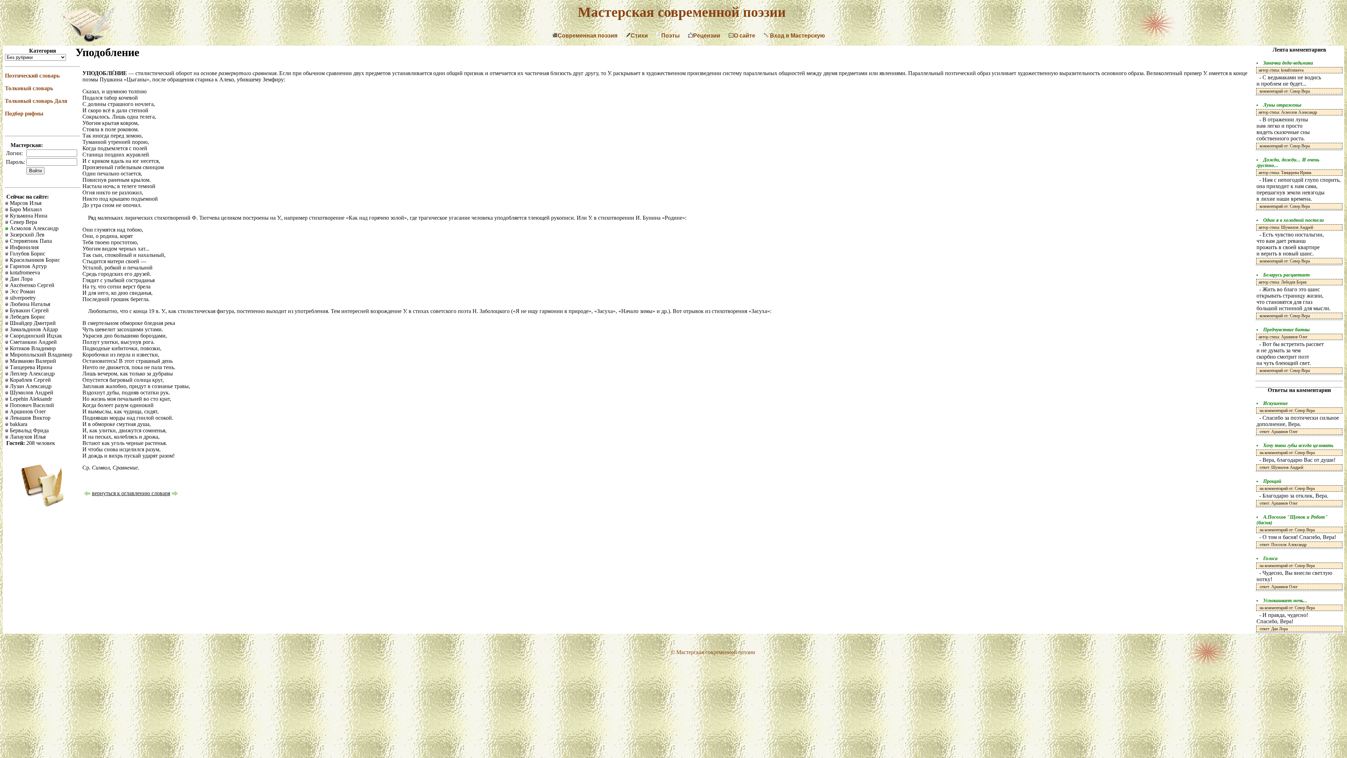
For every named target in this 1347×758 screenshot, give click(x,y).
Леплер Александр (31, 374)
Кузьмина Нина (27, 216)
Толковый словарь (29, 88)
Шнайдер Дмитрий (32, 323)
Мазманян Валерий (32, 361)
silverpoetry (22, 298)
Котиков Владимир (32, 348)
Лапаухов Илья (27, 437)
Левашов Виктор (29, 418)
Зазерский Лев (26, 235)
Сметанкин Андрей (32, 342)
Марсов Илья (24, 203)
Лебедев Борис (26, 317)
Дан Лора (20, 279)
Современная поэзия (587, 36)
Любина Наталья (29, 304)
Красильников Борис (34, 260)
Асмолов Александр (33, 228)
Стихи (639, 36)
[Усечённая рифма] (175, 494)
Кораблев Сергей (29, 380)
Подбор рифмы (24, 114)
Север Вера (22, 222)
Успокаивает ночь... (1285, 600)
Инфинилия (23, 247)
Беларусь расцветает (1286, 275)
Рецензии (706, 36)
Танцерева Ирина (30, 367)
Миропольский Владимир (40, 355)
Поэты (670, 36)
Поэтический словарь (32, 76)
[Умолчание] (87, 494)
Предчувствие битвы (1286, 329)
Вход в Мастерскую (797, 36)
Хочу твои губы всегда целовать (1298, 445)
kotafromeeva (24, 272)
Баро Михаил (25, 209)
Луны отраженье (1282, 105)
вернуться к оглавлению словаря (131, 493)
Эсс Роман (21, 291)
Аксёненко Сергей (31, 285)
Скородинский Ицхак (35, 336)
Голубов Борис (26, 254)
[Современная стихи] (89, 40)
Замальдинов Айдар (33, 329)
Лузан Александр (30, 386)
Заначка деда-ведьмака (1288, 63)
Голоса (1270, 558)
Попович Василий (31, 405)
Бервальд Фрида (28, 430)
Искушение (1275, 403)
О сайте (744, 36)
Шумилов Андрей (30, 392)
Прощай (1272, 481)
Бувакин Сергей (28, 310)
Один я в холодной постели (1293, 220)
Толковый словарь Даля (36, 101)
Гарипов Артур (27, 266)
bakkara (17, 424)
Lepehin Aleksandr (30, 399)
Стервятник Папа (30, 241)
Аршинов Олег (27, 411)
